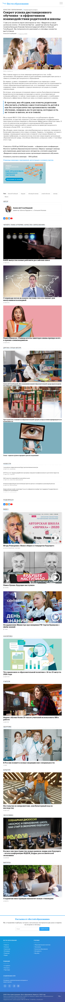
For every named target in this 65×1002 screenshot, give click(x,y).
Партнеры (7, 970)
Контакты (7, 968)
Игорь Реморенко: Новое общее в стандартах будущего (28, 546)
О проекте (7, 965)
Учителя (12, 474)
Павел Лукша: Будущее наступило (19, 585)
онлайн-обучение (46, 193)
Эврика (6, 196)
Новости (6, 945)
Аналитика (7, 949)
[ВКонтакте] (4, 218)
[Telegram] (9, 218)
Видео (6, 955)
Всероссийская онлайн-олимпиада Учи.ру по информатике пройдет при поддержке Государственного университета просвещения (30, 489)
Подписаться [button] (44, 928)
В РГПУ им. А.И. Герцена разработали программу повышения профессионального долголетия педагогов (31, 472)
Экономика (38, 947)
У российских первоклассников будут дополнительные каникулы (20, 467)
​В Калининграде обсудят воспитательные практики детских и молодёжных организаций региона (29, 483)
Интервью (7, 951)
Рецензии (6, 953)
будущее (23, 193)
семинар (55, 193)
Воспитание (13, 485)
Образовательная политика (42, 945)
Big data (37, 953)
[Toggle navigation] (61, 3)
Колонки (6, 947)
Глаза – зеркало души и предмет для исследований (21, 455)
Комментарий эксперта (30, 10)
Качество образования (12, 9)
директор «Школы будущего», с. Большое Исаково (29, 210)
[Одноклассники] (7, 218)
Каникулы (12, 469)
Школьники (13, 492)
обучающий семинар (33, 193)
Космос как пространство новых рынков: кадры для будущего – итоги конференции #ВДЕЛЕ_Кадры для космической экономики (32, 853)
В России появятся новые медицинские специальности (29, 763)
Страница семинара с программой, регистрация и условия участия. (28, 160)
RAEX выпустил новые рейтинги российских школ (26, 260)
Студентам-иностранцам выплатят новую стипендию (28, 898)
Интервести (38, 951)
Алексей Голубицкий (9, 33)
